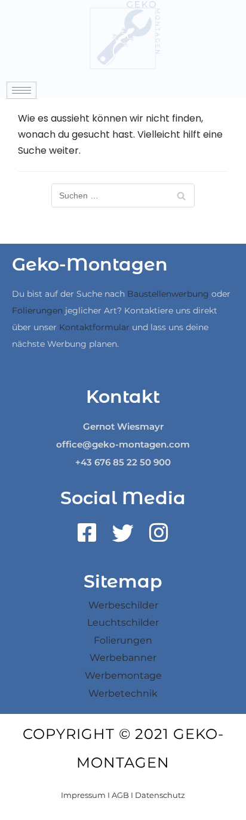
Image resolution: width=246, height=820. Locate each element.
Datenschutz (160, 795)
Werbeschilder (123, 605)
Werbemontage (123, 675)
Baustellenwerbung (168, 293)
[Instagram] (159, 537)
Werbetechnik (123, 693)
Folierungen (37, 310)
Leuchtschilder (123, 622)
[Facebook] (87, 537)
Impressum (83, 795)
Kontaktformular (94, 327)
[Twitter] (123, 537)
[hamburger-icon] (21, 90)
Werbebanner (123, 657)
